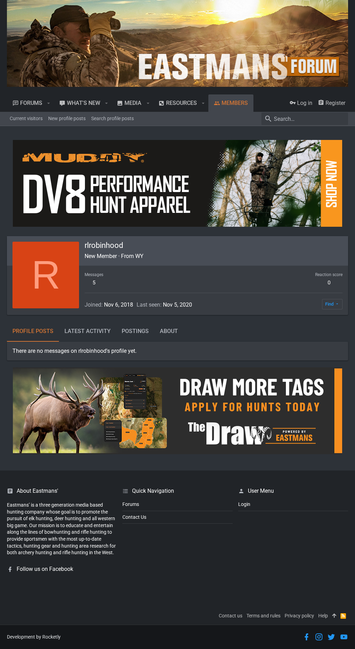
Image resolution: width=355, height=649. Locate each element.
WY (139, 256)
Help (323, 615)
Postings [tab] (135, 331)
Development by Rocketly (34, 637)
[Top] (334, 616)
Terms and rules (263, 615)
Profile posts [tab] (32, 331)
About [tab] (169, 331)
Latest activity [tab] (87, 331)
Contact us (230, 615)
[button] (49, 103)
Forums (130, 504)
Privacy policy (299, 615)
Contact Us (134, 517)
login (244, 504)
